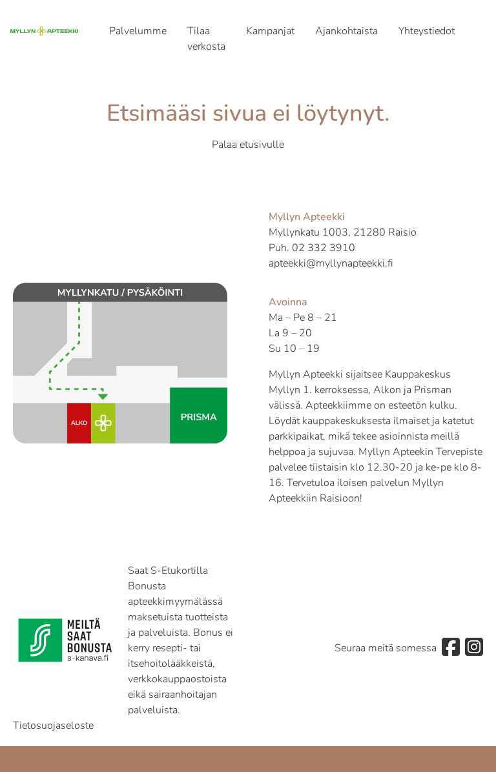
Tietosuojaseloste (53, 725)
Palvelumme (138, 31)
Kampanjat (270, 31)
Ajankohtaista (346, 31)
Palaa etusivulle (248, 144)
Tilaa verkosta (206, 39)
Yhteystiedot (426, 31)
